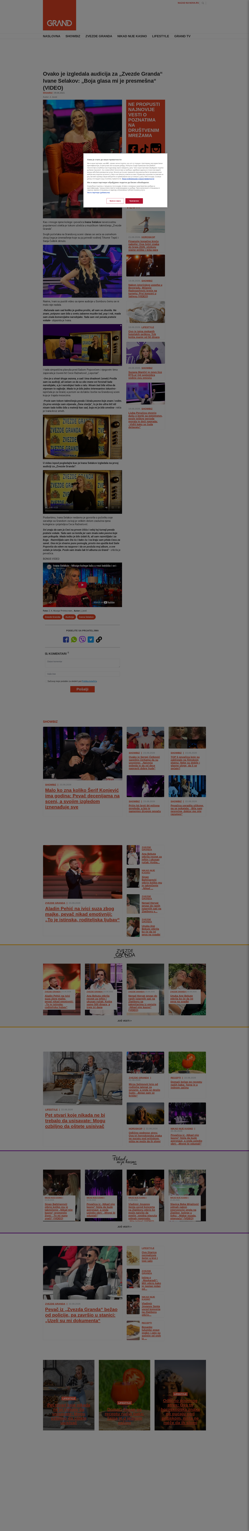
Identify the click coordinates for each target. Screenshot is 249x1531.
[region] (125, 180)
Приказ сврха (115, 201)
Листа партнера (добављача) (98, 192)
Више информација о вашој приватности (138, 179)
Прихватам (134, 201)
